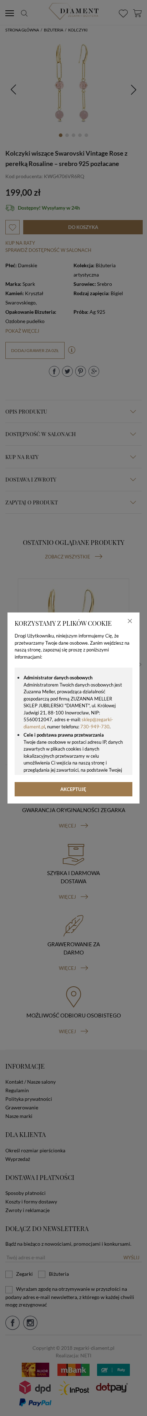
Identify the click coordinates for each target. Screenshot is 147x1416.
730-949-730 (95, 726)
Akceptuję (73, 789)
